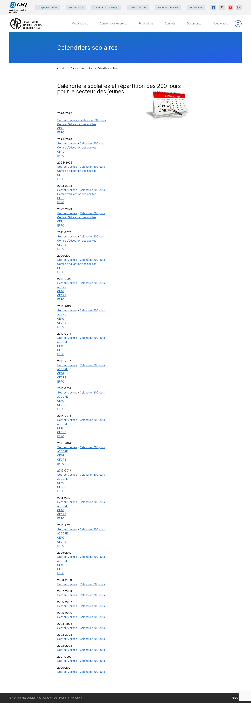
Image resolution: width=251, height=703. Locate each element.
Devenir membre (138, 7)
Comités (170, 23)
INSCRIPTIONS (76, 7)
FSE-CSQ (237, 697)
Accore (61, 287)
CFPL (60, 128)
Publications (146, 23)
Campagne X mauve (47, 7)
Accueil (60, 68)
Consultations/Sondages (106, 7)
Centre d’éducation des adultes (76, 124)
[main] (125, 362)
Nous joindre (220, 23)
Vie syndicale (80, 23)
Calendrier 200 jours (92, 143)
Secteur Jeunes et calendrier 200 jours (81, 120)
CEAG (60, 291)
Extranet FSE (196, 7)
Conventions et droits (114, 23)
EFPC (60, 132)
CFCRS (61, 244)
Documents (194, 23)
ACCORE (62, 342)
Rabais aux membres (168, 7)
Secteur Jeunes (67, 143)
